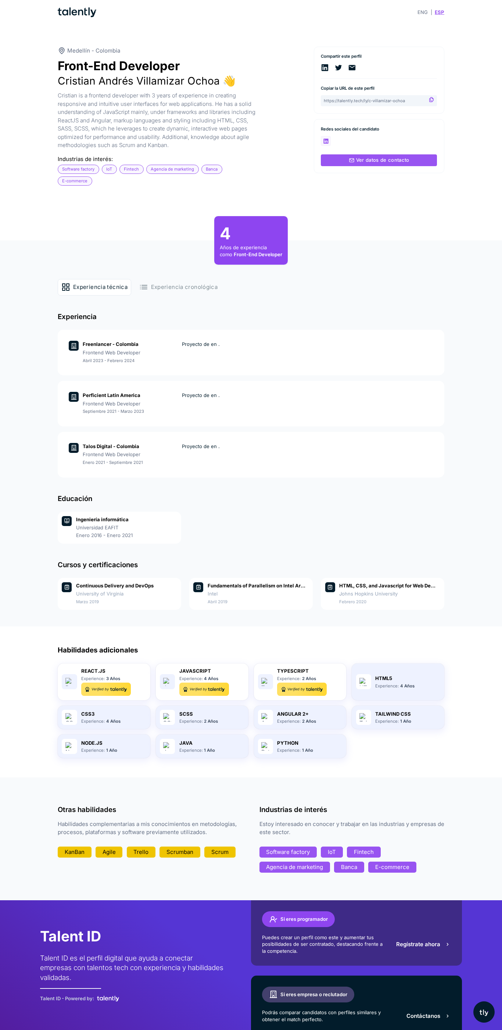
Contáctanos (423, 1015)
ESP (439, 12)
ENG (422, 12)
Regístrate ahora (418, 944)
